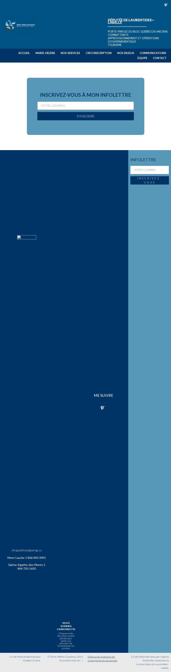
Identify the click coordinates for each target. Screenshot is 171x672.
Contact (159, 58)
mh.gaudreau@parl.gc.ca (27, 550)
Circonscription (99, 53)
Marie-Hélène (45, 53)
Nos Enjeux (125, 53)
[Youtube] (156, 5)
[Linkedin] (136, 5)
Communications (153, 53)
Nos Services (70, 53)
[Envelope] (146, 5)
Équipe (142, 58)
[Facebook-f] (106, 5)
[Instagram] (126, 5)
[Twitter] (116, 5)
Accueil (24, 53)
